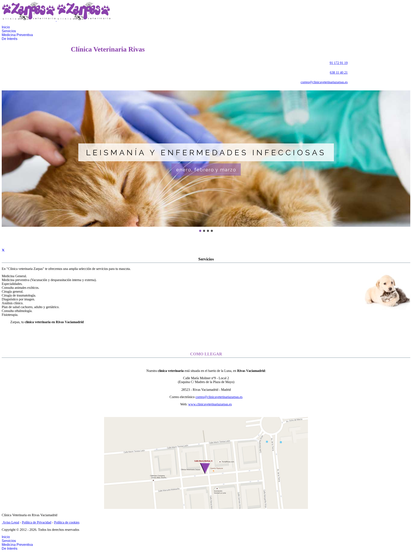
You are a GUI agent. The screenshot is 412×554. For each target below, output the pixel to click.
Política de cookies (66, 522)
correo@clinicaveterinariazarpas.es (324, 82)
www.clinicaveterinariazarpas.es (210, 404)
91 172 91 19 (339, 63)
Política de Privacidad (36, 522)
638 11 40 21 (339, 72)
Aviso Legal (11, 522)
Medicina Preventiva (17, 35)
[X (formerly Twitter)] (3, 251)
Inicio (6, 27)
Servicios (9, 31)
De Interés (9, 39)
